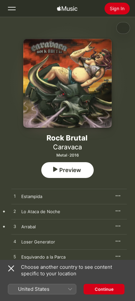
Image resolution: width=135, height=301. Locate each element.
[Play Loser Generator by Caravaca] (14, 242)
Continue (104, 289)
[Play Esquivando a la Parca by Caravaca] (14, 257)
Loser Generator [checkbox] (38, 241)
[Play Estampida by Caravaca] (14, 196)
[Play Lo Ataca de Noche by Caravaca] (14, 211)
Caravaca (67, 147)
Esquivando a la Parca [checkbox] (43, 257)
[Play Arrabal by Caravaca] (14, 227)
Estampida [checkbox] (31, 196)
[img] (67, 9)
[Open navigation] (12, 8)
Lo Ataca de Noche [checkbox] (40, 211)
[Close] (11, 268)
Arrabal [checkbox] (28, 226)
